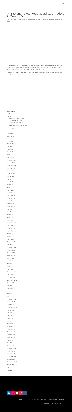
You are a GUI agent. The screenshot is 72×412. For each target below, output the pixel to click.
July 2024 (9, 209)
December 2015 (11, 354)
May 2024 (10, 214)
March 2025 (10, 190)
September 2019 (12, 255)
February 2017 (11, 326)
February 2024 (11, 223)
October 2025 (11, 171)
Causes (9, 116)
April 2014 (10, 370)
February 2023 (11, 242)
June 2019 (10, 261)
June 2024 (10, 212)
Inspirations (10, 134)
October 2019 (11, 253)
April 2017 (10, 321)
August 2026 (10, 143)
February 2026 (11, 160)
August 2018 (10, 283)
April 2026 (10, 154)
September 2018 (12, 280)
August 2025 (10, 176)
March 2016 (10, 345)
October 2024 (11, 204)
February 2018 (11, 299)
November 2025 (12, 168)
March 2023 (10, 239)
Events (9, 131)
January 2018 (11, 302)
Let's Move (12, 128)
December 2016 (11, 332)
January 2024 (11, 225)
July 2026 (9, 146)
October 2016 (11, 334)
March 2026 (10, 157)
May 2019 (10, 264)
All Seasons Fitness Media (34, 19)
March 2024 (10, 220)
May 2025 (10, 184)
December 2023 (11, 228)
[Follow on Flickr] (13, 393)
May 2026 (10, 152)
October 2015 (11, 359)
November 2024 (12, 201)
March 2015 (10, 367)
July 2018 (9, 285)
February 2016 (11, 348)
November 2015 (12, 356)
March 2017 (10, 324)
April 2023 (10, 236)
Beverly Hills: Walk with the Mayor (18, 125)
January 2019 (11, 274)
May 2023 (10, 233)
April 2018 (10, 294)
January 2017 (11, 329)
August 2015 (10, 364)
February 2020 (11, 247)
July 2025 (9, 179)
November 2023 (12, 231)
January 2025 (11, 195)
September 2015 (12, 362)
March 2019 (10, 269)
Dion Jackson (12, 19)
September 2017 (12, 307)
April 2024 (10, 217)
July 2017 (9, 313)
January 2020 (11, 250)
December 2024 (11, 198)
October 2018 (11, 277)
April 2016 (10, 343)
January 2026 (11, 163)
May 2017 (10, 318)
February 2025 (11, 193)
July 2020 (9, 244)
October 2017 (11, 304)
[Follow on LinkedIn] (9, 393)
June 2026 (10, 149)
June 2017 (10, 315)
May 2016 (10, 340)
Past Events (10, 136)
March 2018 (10, 296)
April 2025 (10, 187)
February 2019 (11, 272)
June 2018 (10, 288)
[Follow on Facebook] (25, 393)
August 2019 (10, 258)
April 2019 (10, 266)
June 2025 (10, 182)
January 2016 (11, 351)
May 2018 (10, 291)
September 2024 (12, 206)
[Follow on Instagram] (21, 393)
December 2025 (11, 165)
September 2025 (12, 174)
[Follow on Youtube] (17, 393)
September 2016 (12, 337)
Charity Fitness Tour (48, 19)
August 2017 (10, 310)
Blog (8, 114)
